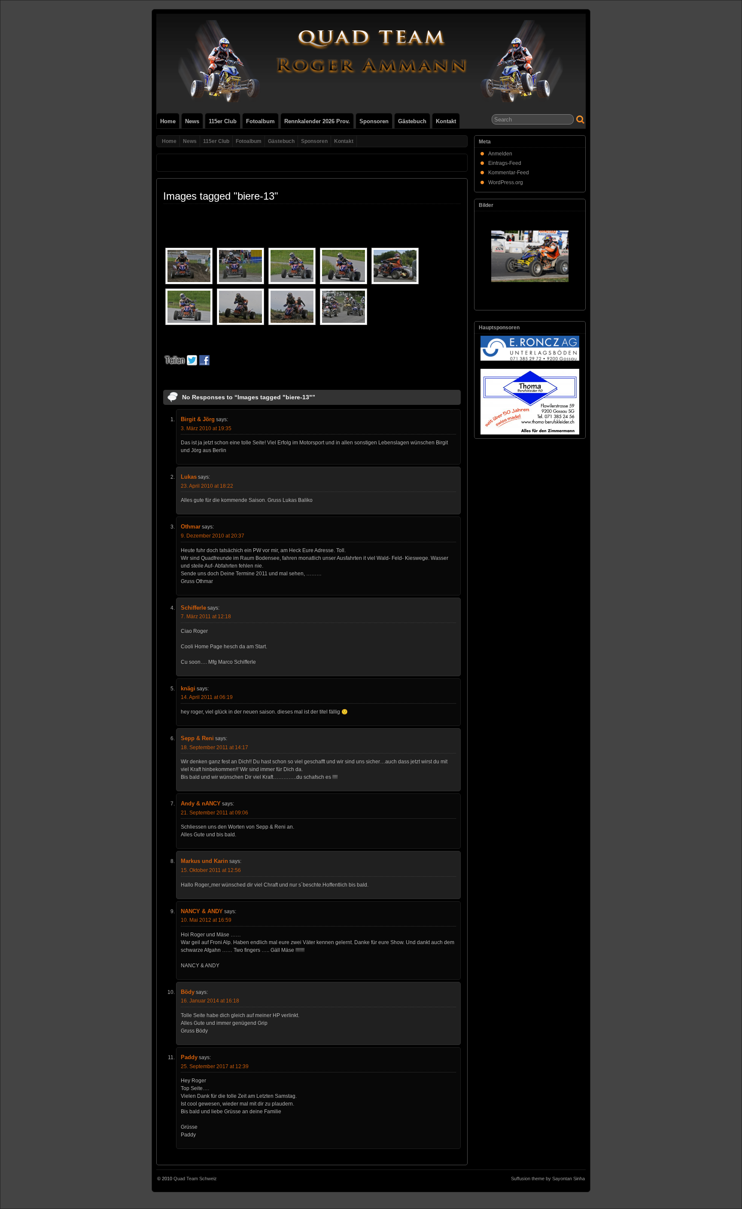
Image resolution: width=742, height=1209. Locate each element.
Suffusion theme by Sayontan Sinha (548, 1178)
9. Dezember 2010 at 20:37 (212, 536)
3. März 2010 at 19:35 (206, 428)
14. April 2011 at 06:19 (207, 697)
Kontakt (446, 121)
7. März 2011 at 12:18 (206, 617)
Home (168, 121)
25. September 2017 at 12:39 (215, 1066)
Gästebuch (412, 121)
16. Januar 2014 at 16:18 (210, 1001)
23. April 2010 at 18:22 (207, 486)
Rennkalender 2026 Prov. (317, 121)
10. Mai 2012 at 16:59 (206, 920)
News (192, 121)
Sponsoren (374, 121)
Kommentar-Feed (508, 173)
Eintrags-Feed (504, 163)
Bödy (188, 992)
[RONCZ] (530, 348)
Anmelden (500, 154)
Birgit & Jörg (198, 419)
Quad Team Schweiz (195, 1178)
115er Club (223, 121)
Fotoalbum (260, 121)
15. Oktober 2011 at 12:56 (211, 870)
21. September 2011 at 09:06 (214, 813)
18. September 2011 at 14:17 (214, 747)
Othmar (191, 526)
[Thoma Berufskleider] (530, 401)
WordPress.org (505, 182)
